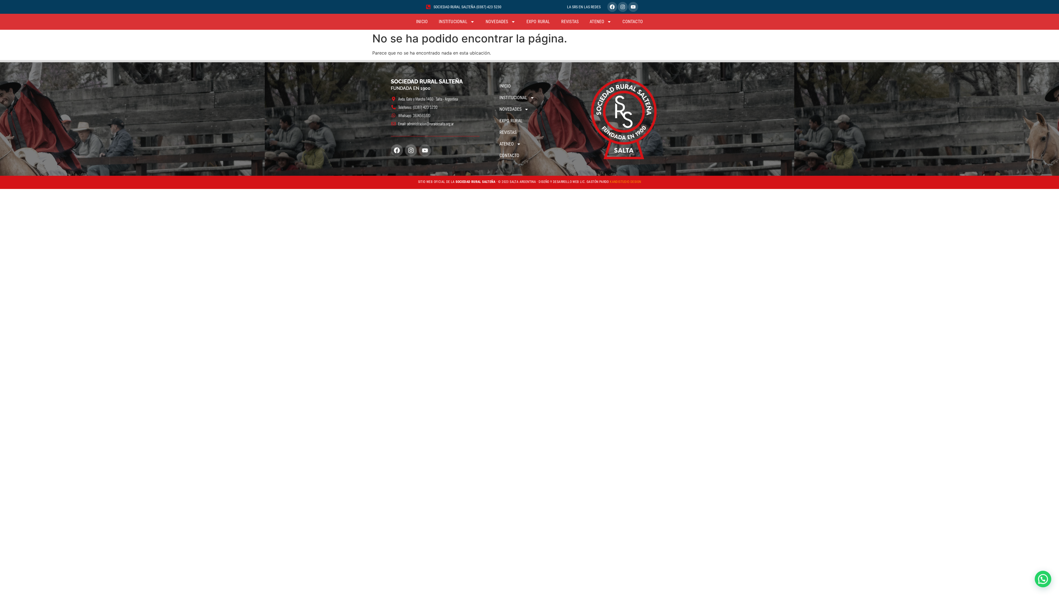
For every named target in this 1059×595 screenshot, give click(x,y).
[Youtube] (633, 7)
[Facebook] (612, 7)
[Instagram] (623, 7)
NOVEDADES (497, 21)
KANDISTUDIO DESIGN (625, 182)
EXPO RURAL (538, 21)
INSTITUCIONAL (453, 21)
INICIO (422, 21)
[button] (1043, 579)
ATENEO (597, 21)
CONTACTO (632, 21)
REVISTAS (570, 21)
